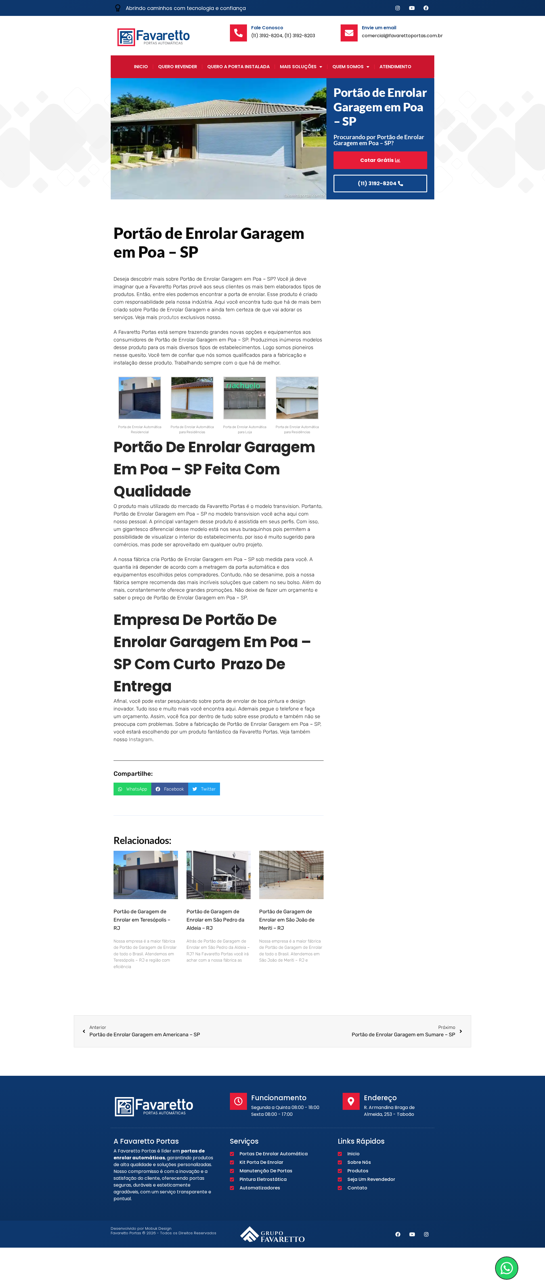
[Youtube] (412, 8)
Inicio (141, 66)
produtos (169, 317)
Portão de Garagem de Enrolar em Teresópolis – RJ (142, 919)
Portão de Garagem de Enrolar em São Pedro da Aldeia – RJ (215, 919)
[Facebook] (426, 8)
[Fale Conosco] (238, 32)
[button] (132, 789)
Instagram (140, 739)
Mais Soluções (298, 66)
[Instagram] (398, 8)
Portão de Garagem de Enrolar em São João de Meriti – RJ (287, 919)
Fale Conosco (267, 27)
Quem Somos (348, 66)
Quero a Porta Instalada (238, 66)
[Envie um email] (349, 32)
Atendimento (395, 66)
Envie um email (379, 27)
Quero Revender (177, 66)
